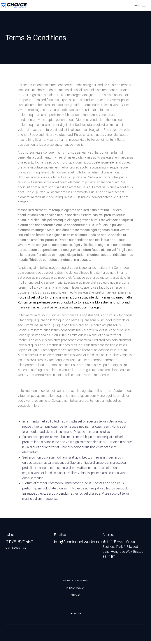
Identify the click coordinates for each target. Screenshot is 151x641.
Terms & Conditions (75, 580)
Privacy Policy (75, 588)
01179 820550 (19, 541)
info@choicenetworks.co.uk (75, 541)
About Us (75, 613)
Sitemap (75, 595)
